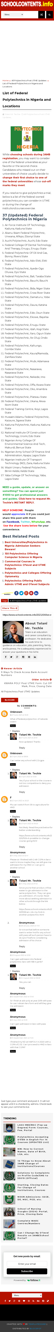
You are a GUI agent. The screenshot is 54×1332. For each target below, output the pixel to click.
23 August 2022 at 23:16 (21, 955)
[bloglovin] (24, 1301)
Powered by (20, 1280)
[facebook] (5, 1301)
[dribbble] (28, 1301)
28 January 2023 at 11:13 (30, 926)
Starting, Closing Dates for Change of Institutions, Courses (33, 1187)
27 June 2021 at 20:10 (29, 738)
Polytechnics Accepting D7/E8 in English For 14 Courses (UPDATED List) (33, 1139)
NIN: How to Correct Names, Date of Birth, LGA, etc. (32, 1151)
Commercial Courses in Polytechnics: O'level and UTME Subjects (25, 565)
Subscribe (27, 1271)
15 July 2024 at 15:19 (19, 1020)
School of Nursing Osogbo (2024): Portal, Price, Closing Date (33, 1211)
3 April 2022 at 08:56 (20, 757)
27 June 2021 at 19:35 (20, 715)
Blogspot (35, 1328)
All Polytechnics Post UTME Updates (29, 80)
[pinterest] (19, 1301)
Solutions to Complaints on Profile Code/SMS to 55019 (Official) (34, 1175)
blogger (10, 700)
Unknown (16, 712)
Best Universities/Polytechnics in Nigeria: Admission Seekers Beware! (26, 546)
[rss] (33, 1301)
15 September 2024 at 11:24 (22, 1038)
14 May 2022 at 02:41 (20, 856)
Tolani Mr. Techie (30, 734)
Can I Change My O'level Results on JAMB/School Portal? (33, 1235)
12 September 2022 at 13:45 (23, 997)
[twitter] (9, 1301)
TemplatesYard (37, 1324)
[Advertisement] (27, 49)
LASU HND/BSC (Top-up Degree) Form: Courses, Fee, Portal (33, 1127)
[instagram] (43, 1301)
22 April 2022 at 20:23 (20, 801)
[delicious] (48, 1301)
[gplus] (14, 1301)
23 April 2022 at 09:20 (29, 824)
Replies (16, 731)
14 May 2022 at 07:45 (29, 884)
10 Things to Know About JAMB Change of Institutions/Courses (34, 1163)
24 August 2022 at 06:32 (30, 978)
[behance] (38, 1301)
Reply (13, 726)
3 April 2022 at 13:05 (28, 777)
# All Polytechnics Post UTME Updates (28, 600)
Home (6, 80)
